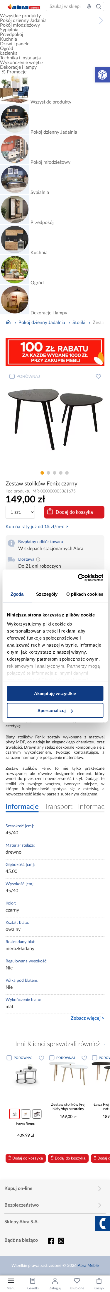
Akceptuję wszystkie (55, 693)
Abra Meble (88, 1266)
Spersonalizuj (52, 710)
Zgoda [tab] (17, 593)
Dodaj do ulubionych (98, 376)
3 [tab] (54, 473)
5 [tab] (67, 473)
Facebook (51, 1240)
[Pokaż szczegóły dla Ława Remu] (26, 1073)
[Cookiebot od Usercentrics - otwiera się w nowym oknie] (78, 578)
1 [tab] (42, 473)
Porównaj (28, 376)
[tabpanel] (55, 419)
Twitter (61, 1240)
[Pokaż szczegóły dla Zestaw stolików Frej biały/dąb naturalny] (68, 1073)
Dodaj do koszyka (74, 512)
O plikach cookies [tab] (84, 593)
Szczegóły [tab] (46, 593)
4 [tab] (60, 473)
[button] (102, 74)
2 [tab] (48, 473)
